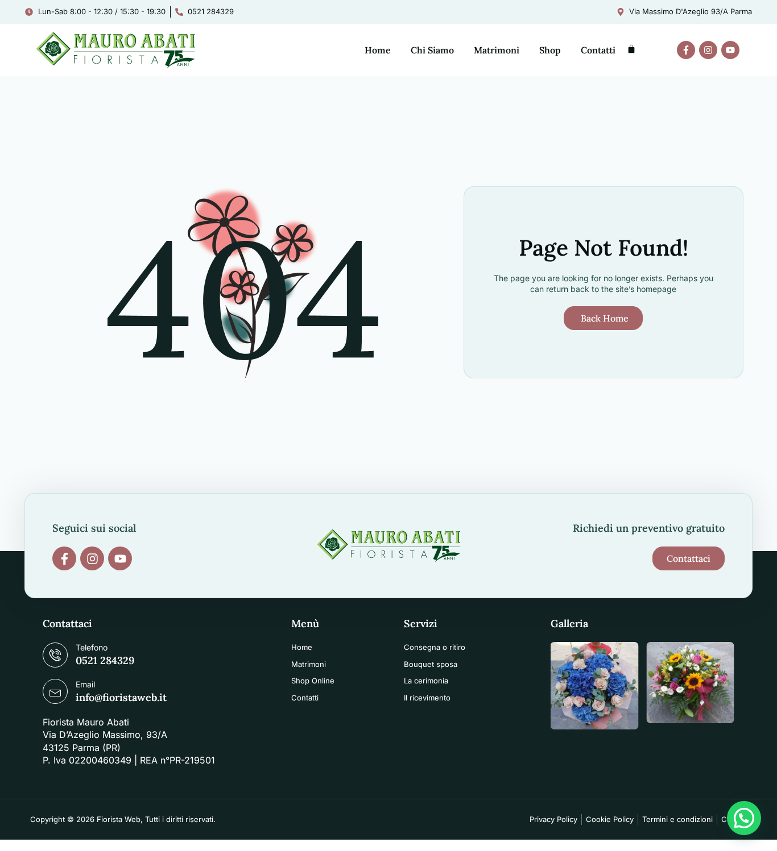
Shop (550, 50)
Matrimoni (496, 50)
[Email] (55, 691)
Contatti (598, 50)
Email (85, 684)
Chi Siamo (432, 50)
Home (378, 50)
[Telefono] (55, 655)
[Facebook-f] (686, 50)
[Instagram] (708, 50)
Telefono (92, 647)
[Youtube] (730, 50)
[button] (744, 818)
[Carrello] (631, 48)
